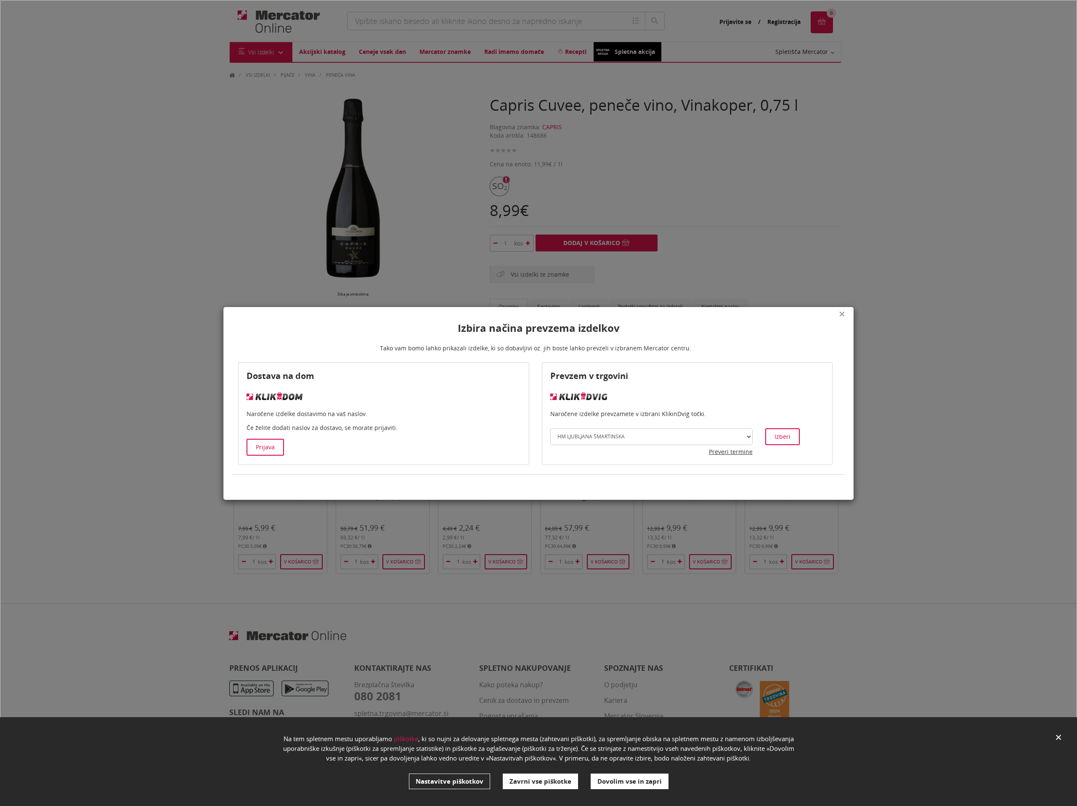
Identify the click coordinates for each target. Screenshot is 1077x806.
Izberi (783, 436)
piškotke (406, 738)
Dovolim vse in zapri (629, 781)
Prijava (265, 447)
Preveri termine (731, 452)
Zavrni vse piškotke (540, 781)
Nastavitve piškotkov (449, 781)
